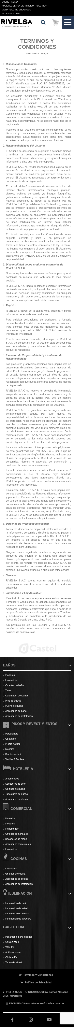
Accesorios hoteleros (16, 799)
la (56, 447)
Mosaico (9, 749)
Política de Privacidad (38, 983)
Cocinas (18, 859)
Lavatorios (11, 680)
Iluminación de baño (16, 903)
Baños (9, 665)
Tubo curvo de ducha (16, 794)
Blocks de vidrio (13, 754)
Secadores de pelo (15, 784)
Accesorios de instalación (19, 716)
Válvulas (9, 947)
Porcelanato (11, 734)
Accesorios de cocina (16, 879)
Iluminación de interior (17, 914)
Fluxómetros (12, 829)
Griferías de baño (14, 685)
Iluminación (20, 894)
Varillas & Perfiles (14, 759)
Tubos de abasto (14, 963)
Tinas (8, 691)
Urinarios (10, 819)
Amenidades (12, 779)
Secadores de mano (16, 839)
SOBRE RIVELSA (10, 2)
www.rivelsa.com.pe (43, 76)
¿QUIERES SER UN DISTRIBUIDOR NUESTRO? (24, 6)
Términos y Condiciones (37, 975)
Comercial (21, 809)
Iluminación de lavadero (18, 919)
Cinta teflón (11, 957)
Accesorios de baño (16, 711)
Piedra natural (13, 744)
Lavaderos (11, 869)
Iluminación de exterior (17, 908)
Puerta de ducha (14, 706)
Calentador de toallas (16, 696)
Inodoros (10, 675)
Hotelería (23, 769)
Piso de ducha (13, 701)
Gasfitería (13, 927)
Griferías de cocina (15, 874)
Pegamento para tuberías (18, 937)
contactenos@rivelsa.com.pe (46, 1004)
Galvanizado (12, 942)
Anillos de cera (13, 952)
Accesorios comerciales (18, 844)
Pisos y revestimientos (34, 724)
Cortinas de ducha (15, 789)
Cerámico (10, 739)
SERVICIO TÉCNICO (11, 14)
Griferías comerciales (16, 834)
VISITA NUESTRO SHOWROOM (16, 10)
